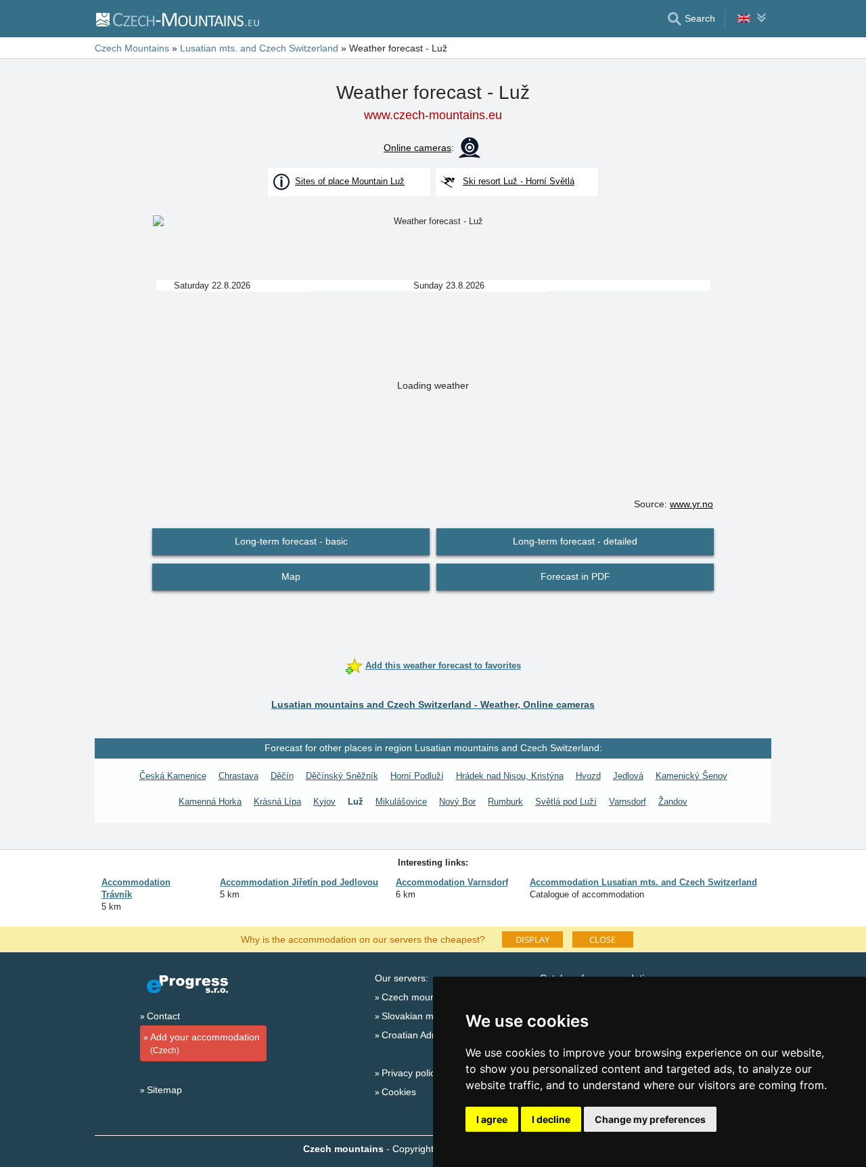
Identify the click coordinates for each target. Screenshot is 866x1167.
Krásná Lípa (277, 802)
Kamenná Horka (210, 802)
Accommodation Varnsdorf (452, 882)
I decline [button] (551, 1119)
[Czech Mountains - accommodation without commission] (177, 19)
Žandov (672, 802)
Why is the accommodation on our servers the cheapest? (363, 938)
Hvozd (588, 776)
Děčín (282, 776)
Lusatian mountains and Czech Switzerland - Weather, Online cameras (433, 704)
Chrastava (238, 776)
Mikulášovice (401, 802)
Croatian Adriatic (417, 1035)
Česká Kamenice (172, 776)
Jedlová (628, 776)
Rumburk (505, 802)
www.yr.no (691, 503)
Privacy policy (411, 1072)
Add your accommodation (205, 1043)
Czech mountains (419, 997)
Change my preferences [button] (650, 1119)
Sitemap (164, 1089)
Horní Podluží (417, 776)
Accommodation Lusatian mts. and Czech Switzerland (643, 882)
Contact (163, 1016)
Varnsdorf (627, 802)
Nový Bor (457, 802)
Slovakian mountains (426, 1016)
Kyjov (324, 802)
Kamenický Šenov (691, 776)
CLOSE (602, 939)
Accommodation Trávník (135, 888)
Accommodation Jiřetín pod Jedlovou (299, 882)
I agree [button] (491, 1119)
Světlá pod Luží (566, 802)
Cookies (399, 1091)
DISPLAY (532, 939)
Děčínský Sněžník (342, 776)
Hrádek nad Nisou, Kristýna (510, 776)
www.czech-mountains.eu (433, 115)
